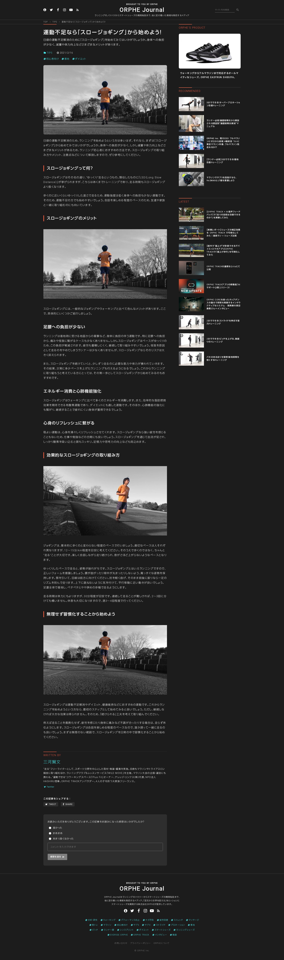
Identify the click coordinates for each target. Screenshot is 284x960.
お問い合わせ (120, 943)
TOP (45, 22)
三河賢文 (52, 762)
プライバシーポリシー (140, 943)
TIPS (54, 22)
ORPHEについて (162, 943)
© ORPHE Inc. (142, 950)
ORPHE (154, 4)
